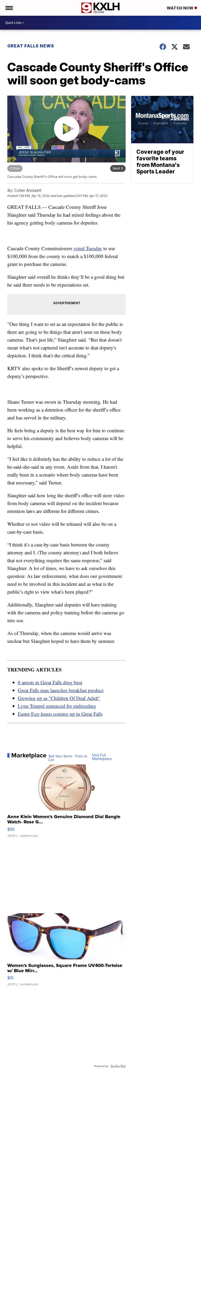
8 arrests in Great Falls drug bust (50, 682)
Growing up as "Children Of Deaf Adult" (59, 698)
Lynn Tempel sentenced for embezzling (57, 706)
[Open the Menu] (9, 8)
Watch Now (180, 8)
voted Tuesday (88, 248)
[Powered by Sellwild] (118, 1066)
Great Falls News (30, 45)
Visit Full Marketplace (102, 757)
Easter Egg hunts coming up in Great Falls (60, 713)
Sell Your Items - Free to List (67, 758)
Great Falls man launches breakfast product (60, 690)
